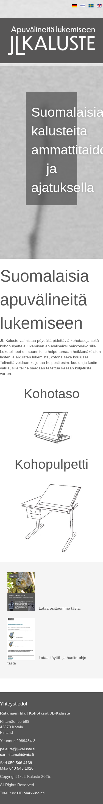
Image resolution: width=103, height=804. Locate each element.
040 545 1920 (21, 768)
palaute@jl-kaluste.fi (17, 749)
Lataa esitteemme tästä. (59, 608)
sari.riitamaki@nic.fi (17, 754)
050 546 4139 (20, 763)
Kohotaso (52, 393)
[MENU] (51, 21)
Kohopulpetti (51, 464)
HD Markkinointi (30, 793)
